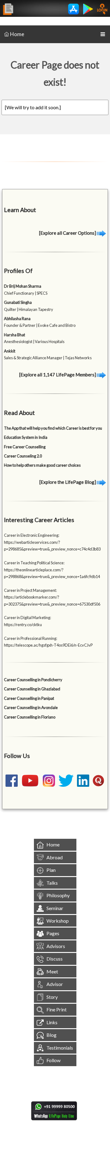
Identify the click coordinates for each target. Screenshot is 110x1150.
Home (17, 34)
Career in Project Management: (30, 590)
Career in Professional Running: (30, 638)
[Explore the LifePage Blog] (68, 482)
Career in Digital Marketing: (27, 617)
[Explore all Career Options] (68, 233)
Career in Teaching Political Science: (34, 562)
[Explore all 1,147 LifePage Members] (58, 374)
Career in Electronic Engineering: (31, 535)
